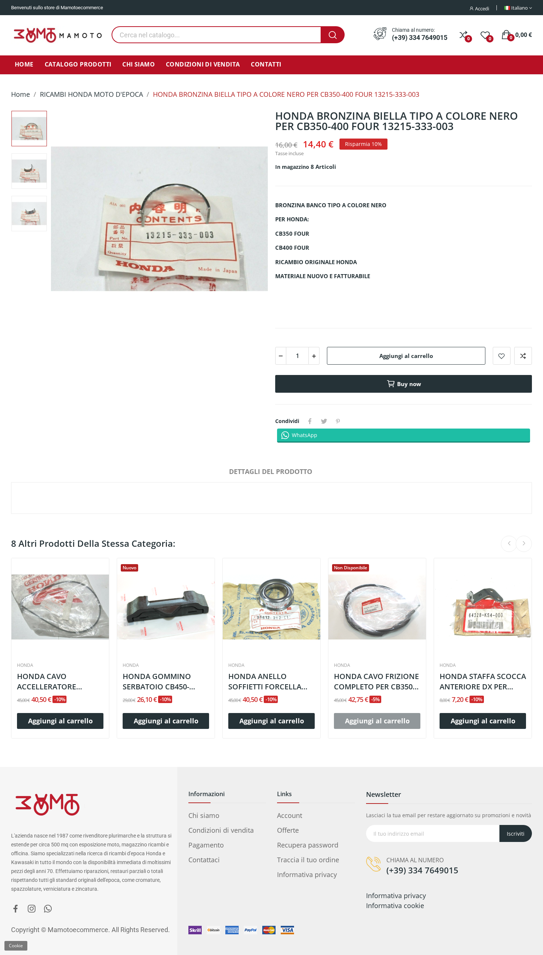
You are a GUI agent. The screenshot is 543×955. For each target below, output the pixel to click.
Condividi (310, 421)
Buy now (409, 384)
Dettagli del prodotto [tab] (270, 471)
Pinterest (338, 421)
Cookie (16, 945)
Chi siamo (203, 815)
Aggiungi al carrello (406, 355)
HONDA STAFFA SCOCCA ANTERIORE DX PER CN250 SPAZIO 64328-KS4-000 (483, 681)
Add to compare (523, 356)
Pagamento (206, 844)
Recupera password (307, 844)
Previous (70, 220)
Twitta (324, 421)
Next (248, 220)
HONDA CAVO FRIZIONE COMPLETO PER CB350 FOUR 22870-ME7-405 (376, 681)
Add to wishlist (501, 356)
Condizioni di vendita (221, 830)
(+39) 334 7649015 (419, 37)
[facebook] (15, 909)
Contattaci (204, 859)
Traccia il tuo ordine (308, 859)
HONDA (25, 665)
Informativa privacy (307, 874)
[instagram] (31, 909)
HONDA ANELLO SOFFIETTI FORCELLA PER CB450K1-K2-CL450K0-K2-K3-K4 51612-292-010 (264, 681)
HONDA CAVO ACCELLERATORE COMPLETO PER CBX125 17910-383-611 (58, 681)
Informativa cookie (395, 905)
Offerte (288, 830)
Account (289, 815)
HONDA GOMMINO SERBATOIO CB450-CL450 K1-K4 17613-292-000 (163, 681)
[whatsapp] (48, 909)
